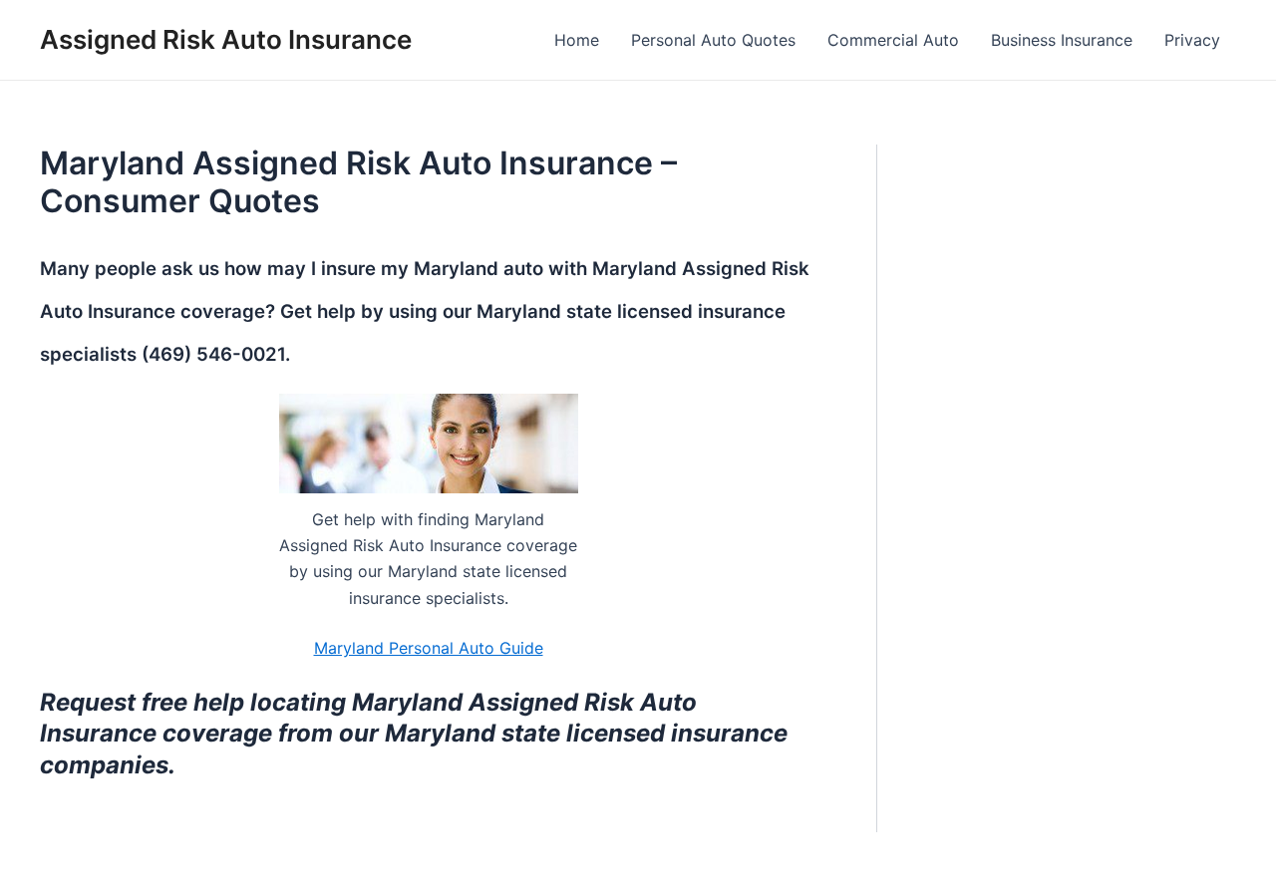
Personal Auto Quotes (713, 40)
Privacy (1192, 40)
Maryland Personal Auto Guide (428, 648)
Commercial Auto (893, 40)
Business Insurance (1061, 40)
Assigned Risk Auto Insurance (226, 39)
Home (576, 40)
